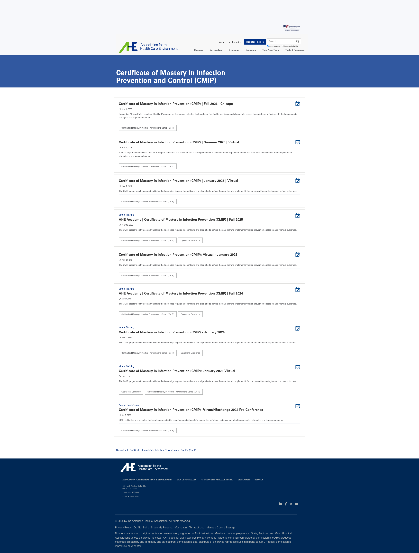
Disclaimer (244, 479)
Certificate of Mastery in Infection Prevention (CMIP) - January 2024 (172, 332)
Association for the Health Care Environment (147, 479)
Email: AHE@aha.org (130, 496)
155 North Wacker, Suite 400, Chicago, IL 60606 (134, 487)
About (222, 42)
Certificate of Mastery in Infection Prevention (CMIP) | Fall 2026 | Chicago (176, 104)
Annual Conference (129, 405)
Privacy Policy (123, 527)
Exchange (234, 49)
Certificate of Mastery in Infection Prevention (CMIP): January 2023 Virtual (177, 371)
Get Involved (216, 49)
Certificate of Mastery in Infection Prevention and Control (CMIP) (147, 127)
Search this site (275, 46)
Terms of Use (196, 527)
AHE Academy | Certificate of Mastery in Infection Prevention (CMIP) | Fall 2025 (181, 219)
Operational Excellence (190, 240)
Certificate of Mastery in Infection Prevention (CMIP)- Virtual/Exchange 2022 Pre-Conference (191, 410)
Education (251, 49)
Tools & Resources (294, 49)
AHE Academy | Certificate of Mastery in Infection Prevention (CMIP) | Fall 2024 (181, 293)
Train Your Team (270, 49)
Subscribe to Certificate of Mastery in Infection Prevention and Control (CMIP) (156, 450)
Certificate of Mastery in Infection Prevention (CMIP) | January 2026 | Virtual (178, 181)
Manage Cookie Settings (221, 527)
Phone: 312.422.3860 (130, 492)
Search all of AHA (291, 46)
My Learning (234, 42)
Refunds (259, 479)
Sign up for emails (187, 479)
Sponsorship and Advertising (217, 479)
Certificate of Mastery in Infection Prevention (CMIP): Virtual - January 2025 (178, 255)
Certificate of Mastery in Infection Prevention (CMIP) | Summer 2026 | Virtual (179, 142)
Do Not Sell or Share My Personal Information (160, 527)
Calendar (198, 49)
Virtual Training (126, 214)
